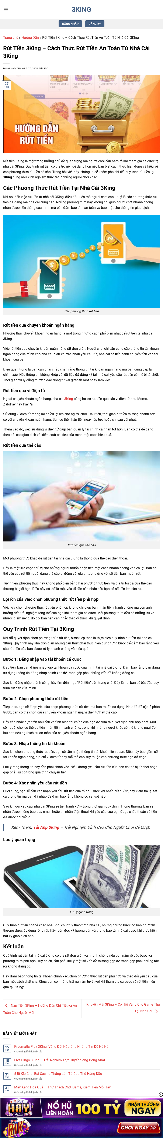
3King (81, 9)
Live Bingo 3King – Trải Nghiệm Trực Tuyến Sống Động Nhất (59, 1060)
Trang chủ (10, 38)
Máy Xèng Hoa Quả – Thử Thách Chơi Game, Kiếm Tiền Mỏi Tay (62, 1087)
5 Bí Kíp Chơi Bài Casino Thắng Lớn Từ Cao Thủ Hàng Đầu (58, 1074)
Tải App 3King (46, 827)
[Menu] (5, 9)
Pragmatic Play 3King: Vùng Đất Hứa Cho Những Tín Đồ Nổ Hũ (61, 1047)
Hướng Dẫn (30, 38)
